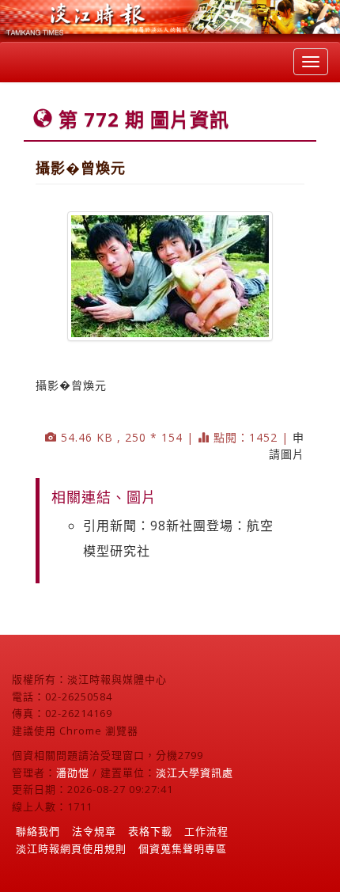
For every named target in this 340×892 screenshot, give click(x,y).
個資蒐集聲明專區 (182, 848)
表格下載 (150, 831)
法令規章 (94, 831)
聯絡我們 (38, 831)
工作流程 (206, 831)
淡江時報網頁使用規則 (71, 848)
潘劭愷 (72, 772)
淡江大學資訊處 (194, 772)
